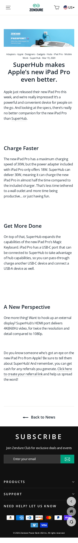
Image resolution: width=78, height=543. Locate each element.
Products (14, 482)
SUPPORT (13, 494)
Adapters (11, 54)
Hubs (49, 54)
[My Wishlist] (50, 7)
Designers (30, 54)
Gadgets (41, 54)
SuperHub (35, 57)
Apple (20, 54)
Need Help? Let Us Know (30, 506)
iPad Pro (58, 54)
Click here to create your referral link (38, 372)
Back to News (42, 417)
